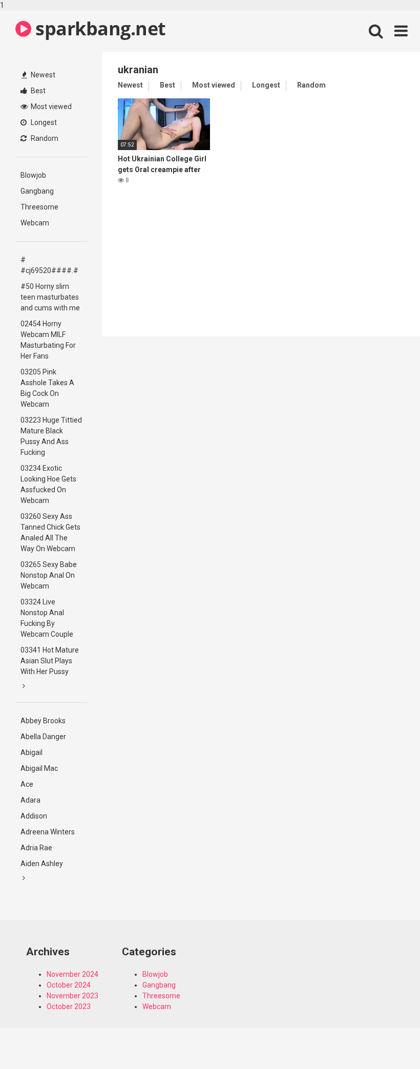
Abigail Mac (39, 768)
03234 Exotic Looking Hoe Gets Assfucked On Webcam (48, 484)
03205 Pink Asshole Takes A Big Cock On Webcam (47, 388)
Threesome (39, 207)
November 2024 (72, 974)
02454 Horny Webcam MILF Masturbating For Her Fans (48, 340)
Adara (30, 800)
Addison (33, 816)
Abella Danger (43, 736)
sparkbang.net (98, 28)
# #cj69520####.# (49, 265)
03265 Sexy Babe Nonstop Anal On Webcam (48, 575)
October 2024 (69, 985)
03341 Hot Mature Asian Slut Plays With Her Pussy (49, 661)
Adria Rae (36, 848)
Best (37, 91)
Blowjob (33, 175)
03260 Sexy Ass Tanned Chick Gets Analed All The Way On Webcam (50, 532)
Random (43, 138)
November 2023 (72, 996)
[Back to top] (386, 1040)
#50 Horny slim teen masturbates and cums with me (50, 297)
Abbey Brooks (43, 721)
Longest (43, 122)
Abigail (31, 752)
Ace (26, 784)
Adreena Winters (47, 832)
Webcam (34, 223)
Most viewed (50, 106)
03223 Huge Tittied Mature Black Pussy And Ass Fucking (51, 436)
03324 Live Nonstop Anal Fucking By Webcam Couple (46, 618)
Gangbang (37, 191)
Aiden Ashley (41, 864)
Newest (42, 75)
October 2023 (69, 1006)
